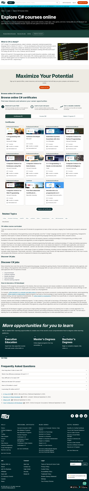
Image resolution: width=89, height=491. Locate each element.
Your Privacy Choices (47, 481)
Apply (85, 464)
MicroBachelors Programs (24, 432)
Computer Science (45, 218)
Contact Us (27, 466)
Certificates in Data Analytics (24, 443)
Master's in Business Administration (48, 438)
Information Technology (13, 218)
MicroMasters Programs (23, 430)
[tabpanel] (44, 164)
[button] (57, 2)
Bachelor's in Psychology (45, 432)
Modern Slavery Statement (48, 476)
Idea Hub (26, 464)
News (2, 481)
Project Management (6, 447)
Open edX (4, 474)
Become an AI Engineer (73, 447)
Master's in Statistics (44, 441)
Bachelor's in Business (45, 436)
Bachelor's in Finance (44, 434)
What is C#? (7, 400)
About (3, 466)
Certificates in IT (21, 445)
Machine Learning (6, 450)
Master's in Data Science (45, 445)
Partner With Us (5, 464)
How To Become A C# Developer (13, 403)
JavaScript (32, 218)
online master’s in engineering (42, 296)
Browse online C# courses (9, 33)
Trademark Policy (46, 474)
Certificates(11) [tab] (18, 116)
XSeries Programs (22, 434)
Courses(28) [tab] (42, 116)
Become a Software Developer (75, 445)
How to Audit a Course (73, 432)
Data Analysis (4, 436)
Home (3, 11)
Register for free (83, 2)
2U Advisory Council (7, 476)
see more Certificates (22, 448)
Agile (66, 218)
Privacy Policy (45, 466)
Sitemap (43, 479)
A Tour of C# (7, 394)
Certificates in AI (21, 437)
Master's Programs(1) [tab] (69, 116)
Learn (10, 2)
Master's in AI (42, 443)
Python (38, 218)
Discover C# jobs (21, 33)
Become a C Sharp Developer (11, 397)
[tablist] (44, 116)
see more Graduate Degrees (46, 450)
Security (26, 471)
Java (52, 218)
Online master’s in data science (16, 294)
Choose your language (76, 460)
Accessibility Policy (46, 471)
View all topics (5, 221)
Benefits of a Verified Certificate (75, 428)
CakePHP (22, 218)
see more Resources (72, 450)
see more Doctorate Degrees (46, 452)
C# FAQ (29, 33)
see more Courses (6, 453)
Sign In (74, 2)
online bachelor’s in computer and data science (22, 292)
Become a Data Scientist (73, 442)
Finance (3, 438)
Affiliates (3, 471)
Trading (3, 434)
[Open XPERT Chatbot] (84, 482)
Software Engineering (6, 445)
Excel (2, 441)
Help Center (27, 469)
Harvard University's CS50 (24, 428)
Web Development (59, 218)
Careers (3, 479)
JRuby (27, 218)
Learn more (66, 6)
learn (8, 11)
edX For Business (67, 2)
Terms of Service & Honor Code (50, 464)
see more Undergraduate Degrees (48, 448)
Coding (4, 218)
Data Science (4, 443)
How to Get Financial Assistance (75, 430)
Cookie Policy (45, 469)
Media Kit (26, 474)
